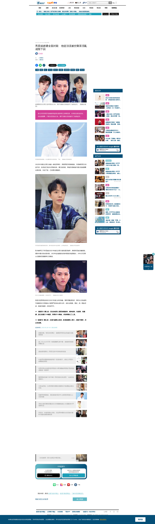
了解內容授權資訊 (77, 493)
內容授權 (60, 512)
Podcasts (105, 14)
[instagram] (114, 511)
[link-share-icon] (44, 65)
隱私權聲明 (103, 519)
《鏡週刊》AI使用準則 (88, 512)
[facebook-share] (36, 65)
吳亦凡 (55, 70)
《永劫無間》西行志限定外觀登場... (50, 458)
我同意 (140, 519)
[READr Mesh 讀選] (85, 3)
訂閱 (71, 485)
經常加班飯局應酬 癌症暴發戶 (113, 180)
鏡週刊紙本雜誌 (53, 493)
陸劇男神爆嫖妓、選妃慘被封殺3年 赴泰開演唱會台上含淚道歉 (56, 396)
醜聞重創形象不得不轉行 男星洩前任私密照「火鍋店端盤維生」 (56, 378)
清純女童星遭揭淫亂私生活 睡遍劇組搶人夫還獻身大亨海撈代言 (56, 405)
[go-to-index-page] (40, 3)
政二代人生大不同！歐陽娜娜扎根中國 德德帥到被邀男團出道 (56, 343)
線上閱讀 (80, 499)
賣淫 (77, 70)
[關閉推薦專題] (153, 254)
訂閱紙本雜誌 (114, 14)
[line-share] (40, 65)
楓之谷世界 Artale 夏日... (113, 196)
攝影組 (41, 60)
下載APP (67, 512)
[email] (117, 511)
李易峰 (61, 70)
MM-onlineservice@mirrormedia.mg (62, 515)
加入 (57, 485)
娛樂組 (41, 58)
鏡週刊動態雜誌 (65, 493)
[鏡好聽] (71, 2)
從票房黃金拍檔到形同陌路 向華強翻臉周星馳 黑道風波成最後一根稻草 (56, 369)
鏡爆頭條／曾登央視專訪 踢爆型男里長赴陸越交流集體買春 (56, 334)
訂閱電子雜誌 (51, 512)
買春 (41, 70)
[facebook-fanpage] (110, 511)
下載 (79, 485)
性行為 (50, 70)
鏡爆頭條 (67, 70)
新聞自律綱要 (76, 512)
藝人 (45, 70)
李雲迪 (72, 70)
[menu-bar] (116, 2)
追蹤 (64, 485)
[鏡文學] (78, 2)
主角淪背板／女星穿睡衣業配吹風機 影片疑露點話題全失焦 (56, 387)
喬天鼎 (82, 70)
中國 (37, 70)
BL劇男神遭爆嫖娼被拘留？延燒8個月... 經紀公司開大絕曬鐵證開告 (56, 360)
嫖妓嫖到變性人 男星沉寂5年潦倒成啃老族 (52, 351)
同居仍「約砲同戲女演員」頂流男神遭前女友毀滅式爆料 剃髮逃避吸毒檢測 (56, 413)
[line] (105, 511)
